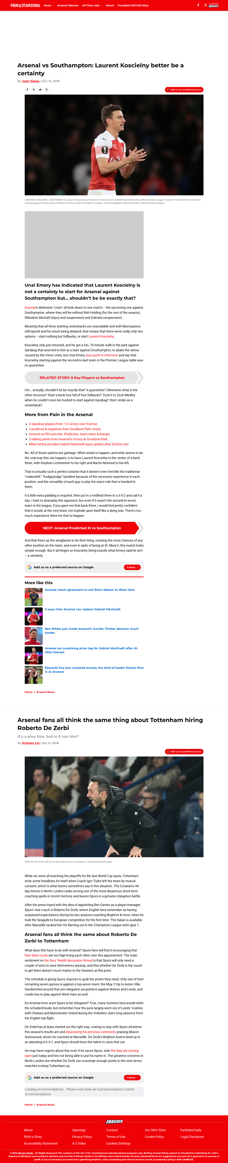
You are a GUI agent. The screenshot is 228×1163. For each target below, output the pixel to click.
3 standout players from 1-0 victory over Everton (63, 424)
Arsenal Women (68, 5)
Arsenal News (45, 692)
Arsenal (30, 307)
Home (29, 692)
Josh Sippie (30, 81)
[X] (205, 5)
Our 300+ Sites (155, 1130)
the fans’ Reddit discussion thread (68, 960)
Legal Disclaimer (192, 1137)
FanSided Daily (191, 1130)
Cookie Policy (154, 1137)
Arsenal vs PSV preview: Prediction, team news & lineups (69, 434)
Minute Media (25, 1153)
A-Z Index (79, 1143)
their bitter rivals (36, 955)
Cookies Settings (118, 1143)
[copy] (46, 89)
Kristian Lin (31, 743)
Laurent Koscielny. (101, 336)
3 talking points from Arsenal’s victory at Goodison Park (68, 439)
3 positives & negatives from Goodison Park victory (65, 429)
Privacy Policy (82, 1137)
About (110, 5)
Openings (79, 1130)
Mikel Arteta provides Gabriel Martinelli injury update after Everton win (79, 444)
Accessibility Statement (41, 1143)
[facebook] (198, 5)
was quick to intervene (102, 355)
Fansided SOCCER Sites (133, 5)
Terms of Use (115, 1137)
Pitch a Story (33, 1137)
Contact (112, 1130)
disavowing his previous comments (91, 1032)
